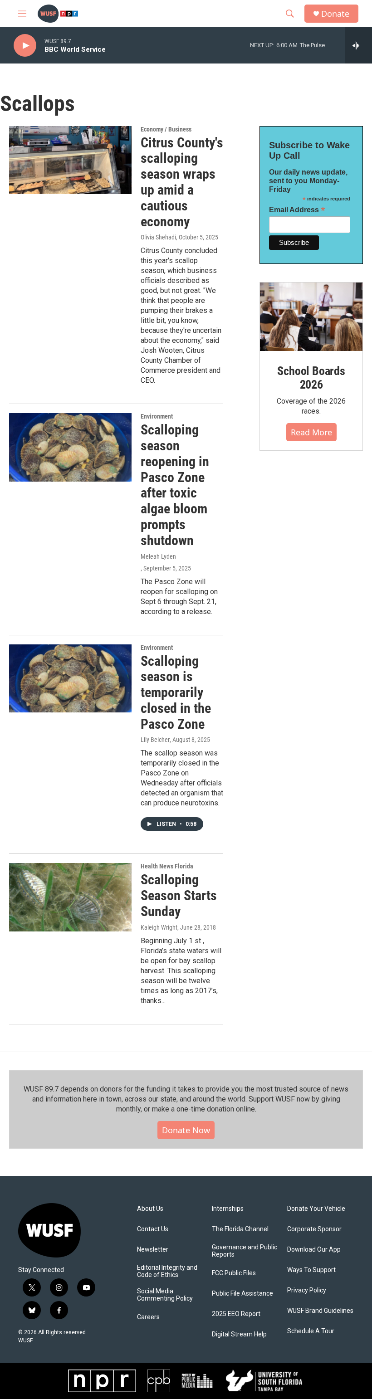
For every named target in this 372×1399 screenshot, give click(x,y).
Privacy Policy (306, 1290)
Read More (311, 432)
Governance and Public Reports (244, 1251)
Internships (228, 1208)
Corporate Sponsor (314, 1229)
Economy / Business (166, 129)
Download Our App (314, 1249)
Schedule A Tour (310, 1331)
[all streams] (358, 45)
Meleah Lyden (158, 556)
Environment (157, 416)
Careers (148, 1317)
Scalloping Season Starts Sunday (179, 895)
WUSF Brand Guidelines (320, 1310)
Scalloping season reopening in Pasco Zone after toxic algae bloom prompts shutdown (175, 485)
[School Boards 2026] (311, 317)
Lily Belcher (155, 739)
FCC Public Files (234, 1273)
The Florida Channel (240, 1229)
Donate (335, 14)
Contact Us (152, 1229)
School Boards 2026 (311, 377)
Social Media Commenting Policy (165, 1295)
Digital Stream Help (239, 1334)
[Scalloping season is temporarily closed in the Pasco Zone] (70, 678)
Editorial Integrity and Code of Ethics (167, 1271)
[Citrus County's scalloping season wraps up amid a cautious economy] (70, 160)
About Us (150, 1208)
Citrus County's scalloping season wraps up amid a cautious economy (182, 182)
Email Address (297, 210)
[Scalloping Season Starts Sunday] (70, 897)
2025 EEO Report (236, 1314)
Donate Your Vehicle (316, 1208)
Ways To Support (311, 1270)
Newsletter (152, 1249)
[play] (25, 45)
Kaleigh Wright (159, 927)
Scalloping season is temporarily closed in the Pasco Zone (176, 692)
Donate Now (186, 1130)
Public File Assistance (242, 1293)
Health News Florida (167, 866)
